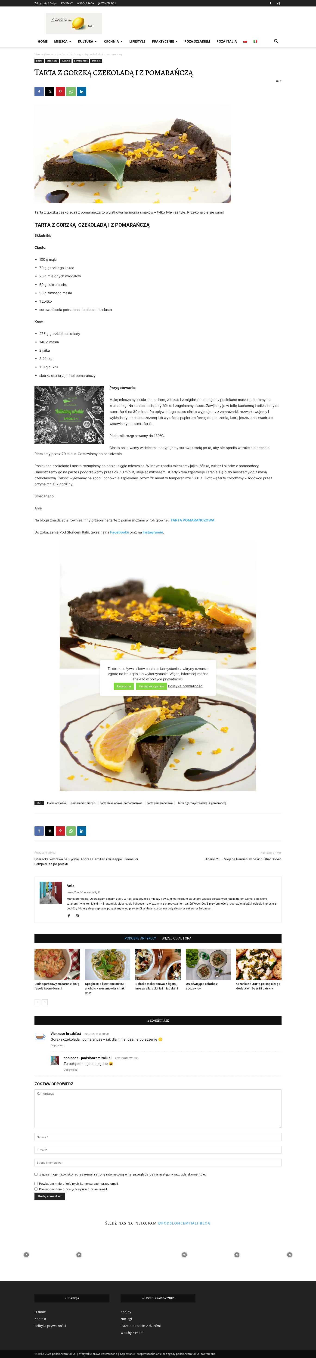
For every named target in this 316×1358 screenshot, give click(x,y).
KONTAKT (67, 3)
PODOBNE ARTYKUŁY (140, 938)
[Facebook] (270, 3)
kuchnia (66, 60)
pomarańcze (81, 60)
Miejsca (61, 41)
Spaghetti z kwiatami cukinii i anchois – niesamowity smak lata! (105, 988)
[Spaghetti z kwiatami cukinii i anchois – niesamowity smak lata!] (107, 964)
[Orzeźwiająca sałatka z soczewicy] (208, 964)
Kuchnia (111, 41)
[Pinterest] (60, 91)
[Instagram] (278, 3)
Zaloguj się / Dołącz (45, 3)
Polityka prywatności (50, 1326)
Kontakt (40, 1319)
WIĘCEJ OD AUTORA (176, 938)
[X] (49, 91)
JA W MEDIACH (107, 3)
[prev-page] (37, 1002)
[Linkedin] (81, 91)
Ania (70, 885)
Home (43, 41)
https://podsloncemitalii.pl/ (83, 892)
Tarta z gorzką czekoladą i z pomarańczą (202, 803)
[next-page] (45, 1002)
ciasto (61, 54)
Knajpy (126, 1312)
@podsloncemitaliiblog (184, 1223)
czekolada (52, 60)
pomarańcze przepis (83, 803)
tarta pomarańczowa (160, 803)
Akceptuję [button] (124, 686)
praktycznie (163, 41)
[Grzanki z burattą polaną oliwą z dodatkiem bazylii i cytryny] (259, 964)
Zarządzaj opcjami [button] (151, 686)
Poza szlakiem (197, 41)
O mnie (40, 1312)
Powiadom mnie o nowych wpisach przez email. (73, 1189)
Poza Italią (227, 41)
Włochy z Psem (132, 1332)
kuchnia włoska (56, 803)
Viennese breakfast (66, 1033)
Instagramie (153, 532)
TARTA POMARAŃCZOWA (192, 520)
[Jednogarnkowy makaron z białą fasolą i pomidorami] (57, 964)
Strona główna (43, 54)
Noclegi (126, 1319)
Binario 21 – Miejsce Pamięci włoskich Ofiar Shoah (243, 859)
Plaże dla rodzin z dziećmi (141, 1326)
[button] (276, 42)
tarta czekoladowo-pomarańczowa (121, 803)
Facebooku (119, 532)
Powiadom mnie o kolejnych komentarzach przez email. (79, 1183)
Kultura (85, 41)
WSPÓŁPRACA (85, 3)
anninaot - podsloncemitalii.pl (88, 1058)
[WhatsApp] (71, 91)
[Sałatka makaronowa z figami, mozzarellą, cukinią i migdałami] (158, 964)
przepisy (96, 60)
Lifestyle (137, 41)
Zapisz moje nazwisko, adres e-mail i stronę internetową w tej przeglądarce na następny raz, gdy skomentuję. (122, 1174)
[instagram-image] (26, 1254)
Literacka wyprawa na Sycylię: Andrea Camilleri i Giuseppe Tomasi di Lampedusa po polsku (86, 861)
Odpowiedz (58, 1045)
